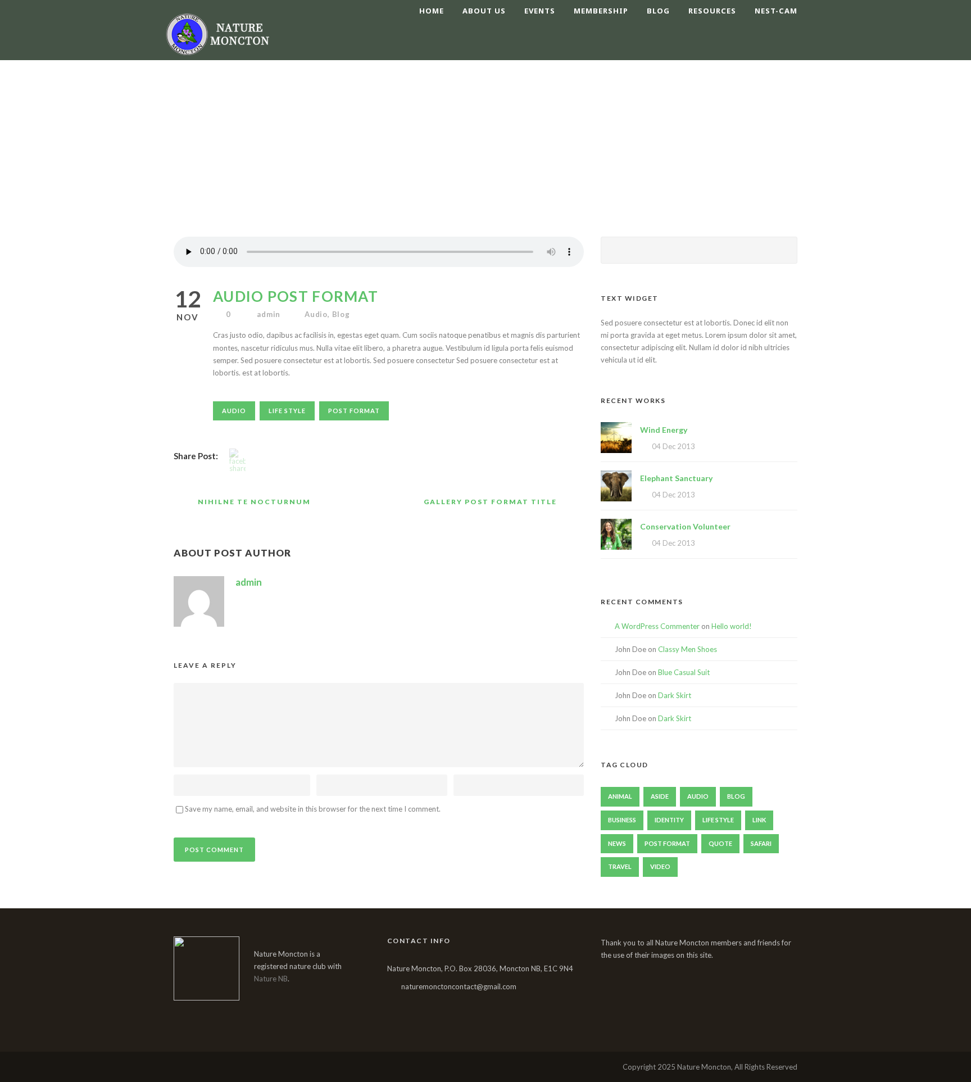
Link (759, 819)
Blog (658, 11)
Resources (712, 11)
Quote (720, 843)
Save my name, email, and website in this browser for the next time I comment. (313, 808)
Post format (354, 410)
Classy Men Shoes (687, 649)
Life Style (287, 410)
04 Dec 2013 (673, 446)
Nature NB (271, 978)
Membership (601, 11)
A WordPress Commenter (657, 626)
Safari (761, 843)
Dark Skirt (674, 695)
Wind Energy (663, 429)
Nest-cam (776, 11)
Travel (620, 866)
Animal (620, 796)
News (617, 843)
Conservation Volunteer (685, 526)
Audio (316, 314)
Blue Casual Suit (684, 672)
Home (431, 11)
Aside (660, 796)
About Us (484, 11)
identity (669, 819)
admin (268, 314)
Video (660, 866)
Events (539, 11)
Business (622, 819)
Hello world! (731, 626)
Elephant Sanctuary (676, 478)
